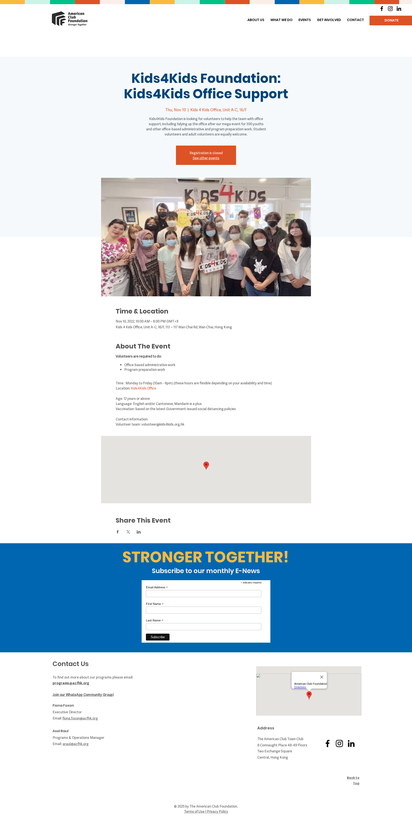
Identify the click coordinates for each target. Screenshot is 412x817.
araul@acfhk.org (76, 743)
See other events (206, 157)
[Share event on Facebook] (118, 532)
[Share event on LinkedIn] (139, 532)
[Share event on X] (128, 532)
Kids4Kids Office (143, 388)
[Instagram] (390, 8)
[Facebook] (382, 8)
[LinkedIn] (399, 8)
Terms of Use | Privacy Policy (206, 811)
